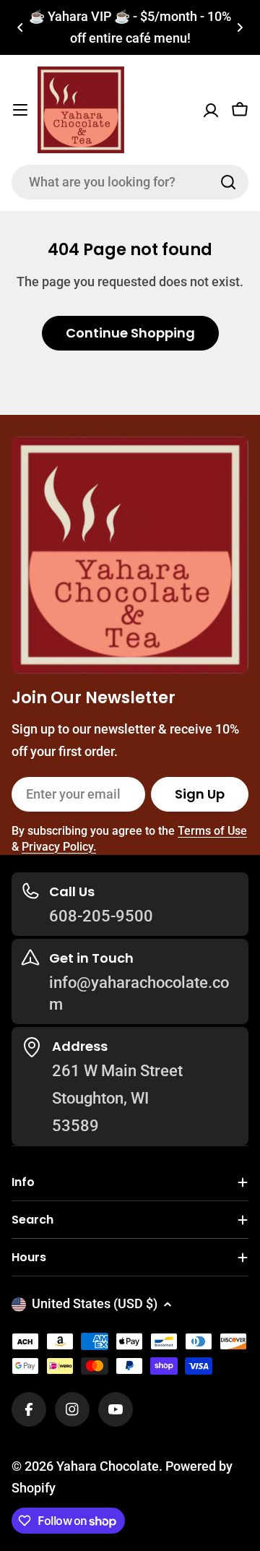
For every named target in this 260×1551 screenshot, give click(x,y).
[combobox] (130, 182)
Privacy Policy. (59, 847)
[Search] (228, 182)
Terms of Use (212, 831)
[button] (20, 27)
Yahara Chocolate (107, 1466)
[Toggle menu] (20, 110)
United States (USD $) (94, 1303)
